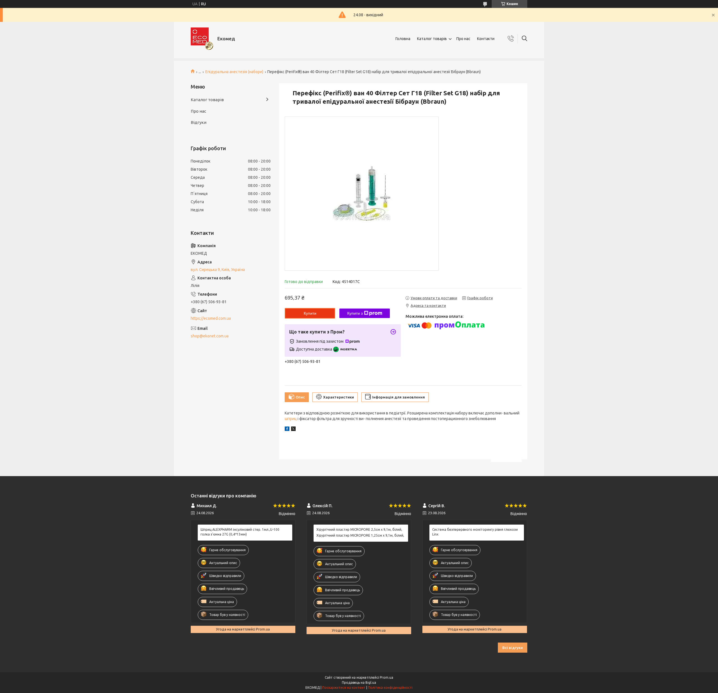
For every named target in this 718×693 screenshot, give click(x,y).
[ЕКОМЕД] (202, 38)
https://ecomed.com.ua (211, 318)
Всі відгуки (512, 648)
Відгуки (198, 122)
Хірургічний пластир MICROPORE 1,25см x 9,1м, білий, (360, 535)
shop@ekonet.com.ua (210, 336)
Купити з (355, 313)
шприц (291, 418)
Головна (402, 38)
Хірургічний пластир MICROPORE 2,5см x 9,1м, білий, (359, 529)
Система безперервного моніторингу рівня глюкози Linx (475, 532)
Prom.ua (386, 677)
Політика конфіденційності (390, 687)
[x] (293, 429)
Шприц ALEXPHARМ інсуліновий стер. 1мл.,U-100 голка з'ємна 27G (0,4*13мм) (240, 532)
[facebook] (287, 429)
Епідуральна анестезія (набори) (234, 71)
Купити (310, 313)
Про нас (463, 38)
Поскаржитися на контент (343, 687)
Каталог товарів (432, 38)
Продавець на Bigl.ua (359, 682)
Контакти (485, 38)
